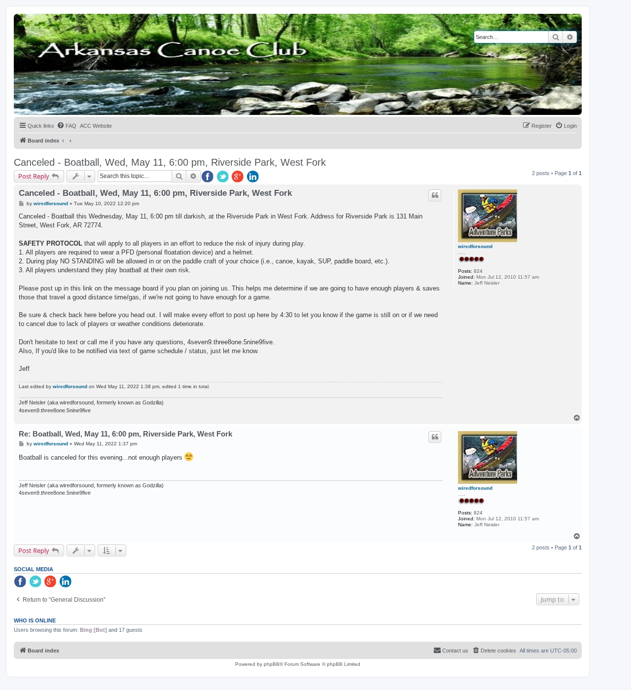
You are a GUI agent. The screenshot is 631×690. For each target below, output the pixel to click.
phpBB (272, 664)
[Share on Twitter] (223, 177)
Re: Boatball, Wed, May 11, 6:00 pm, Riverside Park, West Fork (125, 434)
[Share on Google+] (238, 177)
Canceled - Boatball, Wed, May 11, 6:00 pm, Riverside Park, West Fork (170, 162)
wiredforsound (475, 246)
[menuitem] (66, 126)
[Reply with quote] (434, 195)
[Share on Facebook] (208, 177)
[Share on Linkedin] (254, 177)
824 (478, 271)
